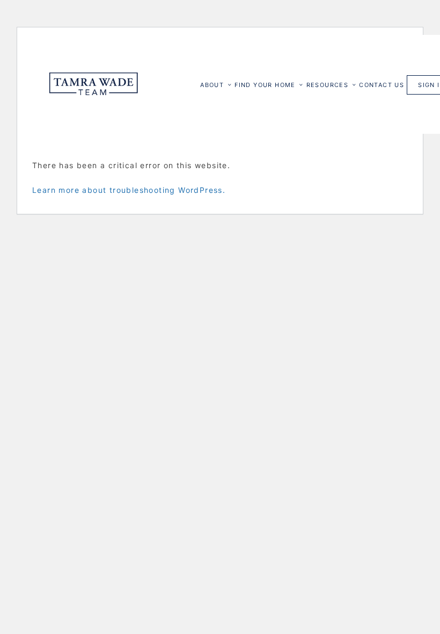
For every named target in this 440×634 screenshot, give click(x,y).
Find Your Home (265, 85)
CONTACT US (381, 85)
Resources (327, 85)
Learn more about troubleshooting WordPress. (128, 189)
